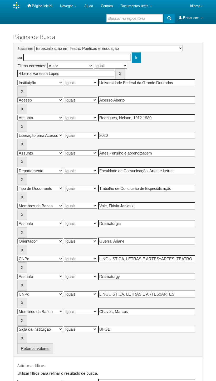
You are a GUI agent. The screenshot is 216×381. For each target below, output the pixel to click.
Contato (107, 6)
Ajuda (88, 6)
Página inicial (41, 6)
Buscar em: (25, 49)
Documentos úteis (135, 6)
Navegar (67, 6)
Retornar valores (35, 348)
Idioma (195, 6)
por (19, 58)
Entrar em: (191, 18)
